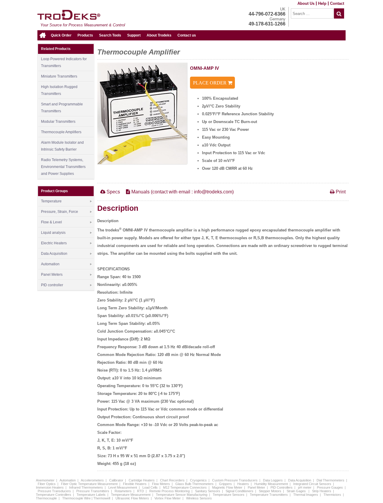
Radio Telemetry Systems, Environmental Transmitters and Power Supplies (63, 167)
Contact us (186, 35)
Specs (112, 191)
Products (85, 35)
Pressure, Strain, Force (59, 212)
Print (340, 191)
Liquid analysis (53, 233)
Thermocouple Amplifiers (61, 132)
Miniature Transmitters (59, 76)
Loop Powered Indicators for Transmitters (64, 62)
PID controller (52, 285)
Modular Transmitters (58, 121)
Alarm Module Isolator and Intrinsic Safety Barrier (62, 145)
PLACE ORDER (210, 82)
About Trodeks (159, 35)
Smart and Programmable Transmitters (62, 107)
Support (134, 35)
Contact (337, 3)
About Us (305, 3)
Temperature (51, 201)
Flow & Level (51, 222)
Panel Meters (52, 274)
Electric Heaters (54, 243)
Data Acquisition (54, 254)
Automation (50, 264)
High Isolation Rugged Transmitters (59, 90)
